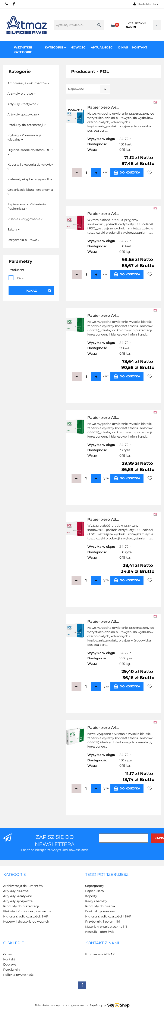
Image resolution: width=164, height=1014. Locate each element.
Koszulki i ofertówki (99, 932)
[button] (14, 874)
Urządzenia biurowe (22, 240)
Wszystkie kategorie (23, 50)
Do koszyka (130, 172)
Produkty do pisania (100, 906)
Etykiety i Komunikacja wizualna (24, 137)
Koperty (91, 896)
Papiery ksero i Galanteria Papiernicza (26, 206)
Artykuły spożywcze (22, 114)
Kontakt (139, 47)
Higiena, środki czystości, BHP (30, 150)
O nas (123, 47)
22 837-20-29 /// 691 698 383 (7, 4)
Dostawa (9, 964)
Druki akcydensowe (99, 911)
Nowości (78, 47)
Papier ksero (94, 891)
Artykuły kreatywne (22, 104)
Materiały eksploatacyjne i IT (28, 179)
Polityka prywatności (18, 975)
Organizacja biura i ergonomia (30, 190)
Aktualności (102, 47)
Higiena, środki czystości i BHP (108, 916)
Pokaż (31, 291)
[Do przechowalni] (149, 172)
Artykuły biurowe (20, 93)
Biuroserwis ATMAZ (99, 954)
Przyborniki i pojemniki (102, 921)
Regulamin (11, 969)
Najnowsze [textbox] (76, 89)
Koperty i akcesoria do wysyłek (30, 164)
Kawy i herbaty (96, 901)
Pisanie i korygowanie (24, 219)
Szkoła (12, 229)
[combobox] (88, 89)
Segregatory (94, 886)
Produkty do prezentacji (25, 125)
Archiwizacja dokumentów (27, 83)
